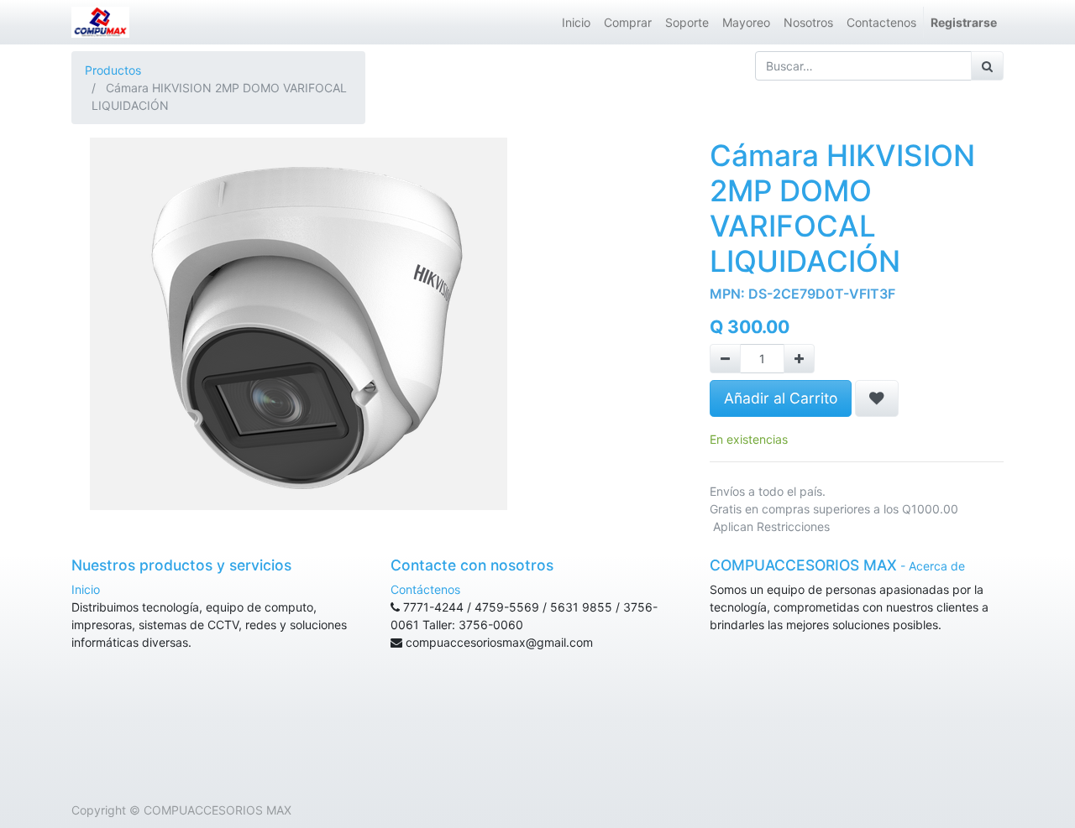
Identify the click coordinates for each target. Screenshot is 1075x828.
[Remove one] (725, 358)
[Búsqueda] (987, 66)
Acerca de (937, 566)
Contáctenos (425, 589)
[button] (877, 398)
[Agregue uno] (799, 358)
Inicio (85, 589)
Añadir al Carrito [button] (780, 398)
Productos (113, 70)
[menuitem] (576, 22)
